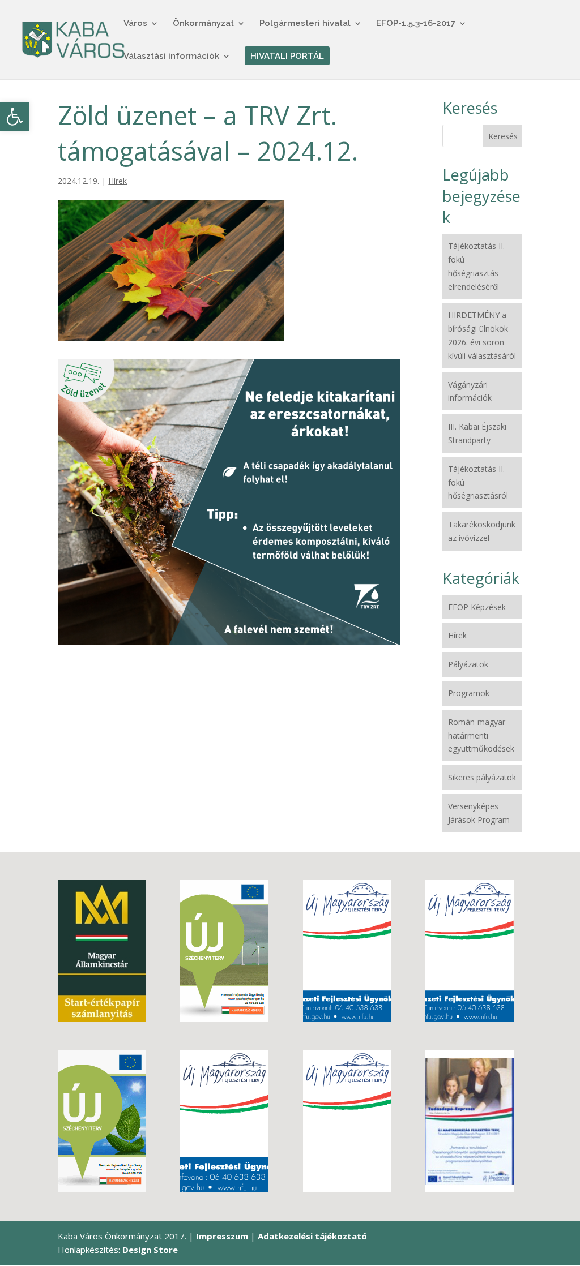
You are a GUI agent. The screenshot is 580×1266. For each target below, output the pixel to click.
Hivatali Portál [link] (287, 56)
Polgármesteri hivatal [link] (305, 23)
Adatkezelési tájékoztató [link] (312, 1236)
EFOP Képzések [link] (477, 607)
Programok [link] (468, 693)
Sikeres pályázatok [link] (482, 777)
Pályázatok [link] (468, 664)
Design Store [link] (150, 1249)
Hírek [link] (117, 180)
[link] (14, 116)
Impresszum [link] (222, 1236)
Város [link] (135, 23)
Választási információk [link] (171, 56)
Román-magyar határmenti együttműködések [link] (481, 735)
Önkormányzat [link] (203, 23)
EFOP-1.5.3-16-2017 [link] (415, 23)
